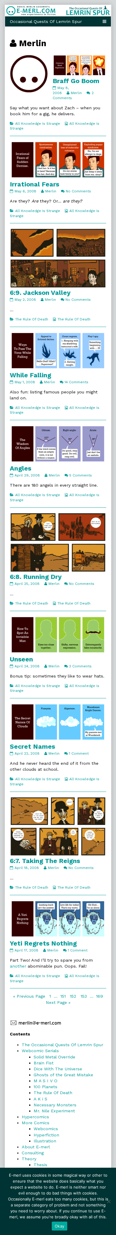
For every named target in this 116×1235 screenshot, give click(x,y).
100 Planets (45, 1086)
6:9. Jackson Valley (40, 292)
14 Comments (76, 382)
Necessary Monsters (55, 1104)
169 (100, 996)
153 (84, 996)
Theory (29, 1158)
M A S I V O (45, 1080)
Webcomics (46, 1128)
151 (63, 996)
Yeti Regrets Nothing (43, 943)
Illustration (45, 1141)
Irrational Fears (34, 184)
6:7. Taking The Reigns (45, 861)
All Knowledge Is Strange (37, 124)
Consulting (33, 1152)
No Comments (78, 191)
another (18, 966)
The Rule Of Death (31, 319)
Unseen (21, 659)
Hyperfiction (46, 1135)
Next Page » (58, 1002)
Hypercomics (35, 1116)
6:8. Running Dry (36, 576)
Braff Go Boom (76, 81)
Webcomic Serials (40, 1050)
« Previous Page (29, 996)
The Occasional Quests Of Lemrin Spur (62, 1044)
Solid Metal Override (54, 1057)
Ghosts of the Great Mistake (63, 1074)
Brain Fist (44, 1062)
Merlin (76, 93)
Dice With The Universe (58, 1068)
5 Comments (80, 475)
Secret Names (32, 746)
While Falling (30, 375)
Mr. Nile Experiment (54, 1110)
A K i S (40, 1099)
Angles (20, 468)
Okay (59, 1226)
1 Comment (79, 753)
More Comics (35, 1122)
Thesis (40, 1164)
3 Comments (80, 666)
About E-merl (36, 1146)
